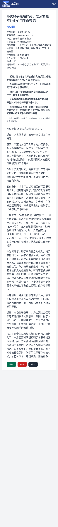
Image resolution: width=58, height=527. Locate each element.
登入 (54, 3)
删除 (22, 364)
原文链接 (11, 26)
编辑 (11, 364)
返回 (33, 364)
